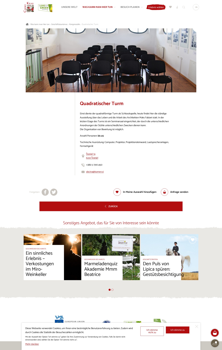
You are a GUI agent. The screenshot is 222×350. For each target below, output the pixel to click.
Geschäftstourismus (59, 24)
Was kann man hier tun (39, 24)
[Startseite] (29, 7)
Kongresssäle (74, 24)
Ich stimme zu (177, 330)
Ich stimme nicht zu (152, 331)
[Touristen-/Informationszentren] (177, 7)
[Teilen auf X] (54, 192)
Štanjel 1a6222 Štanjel (92, 156)
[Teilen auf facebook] (45, 192)
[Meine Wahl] (170, 7)
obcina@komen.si (95, 172)
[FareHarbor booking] (215, 333)
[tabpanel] (52, 261)
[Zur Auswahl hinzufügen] (75, 240)
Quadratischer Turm (90, 24)
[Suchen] (184, 7)
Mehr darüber (32, 344)
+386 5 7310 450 (94, 165)
